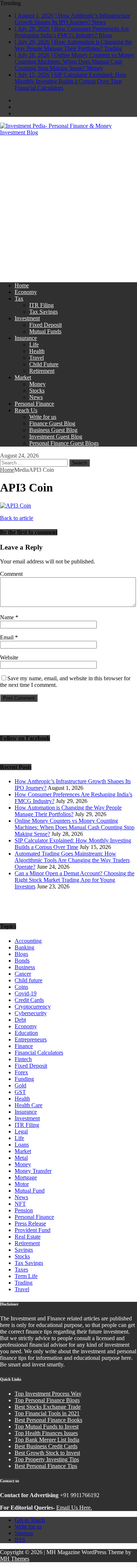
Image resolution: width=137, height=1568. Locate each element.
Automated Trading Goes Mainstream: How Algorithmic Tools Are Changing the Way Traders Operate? (72, 860)
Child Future (43, 364)
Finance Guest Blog (52, 423)
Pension (24, 1210)
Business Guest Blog (53, 430)
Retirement (41, 371)
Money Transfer (33, 1171)
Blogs (21, 954)
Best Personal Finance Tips (46, 1466)
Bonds (22, 960)
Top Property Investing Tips (47, 1459)
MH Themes (14, 1559)
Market (23, 377)
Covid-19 (26, 993)
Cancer (23, 974)
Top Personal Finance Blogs (47, 1400)
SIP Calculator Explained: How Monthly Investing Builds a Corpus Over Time (73, 843)
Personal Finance (34, 404)
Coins (21, 987)
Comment (11, 574)
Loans (22, 1144)
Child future (28, 980)
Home (22, 285)
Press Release (30, 1223)
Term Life (26, 1276)
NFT (20, 1204)
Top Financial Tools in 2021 (47, 1413)
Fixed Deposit (45, 325)
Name (7, 617)
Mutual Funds (45, 331)
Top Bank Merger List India (47, 1440)
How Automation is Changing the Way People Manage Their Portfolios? (68, 810)
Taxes (21, 1269)
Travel (36, 358)
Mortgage (26, 1177)
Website (9, 657)
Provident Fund (32, 1230)
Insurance (26, 338)
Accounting (28, 941)
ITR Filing (41, 305)
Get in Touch (30, 1520)
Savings (24, 1250)
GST (20, 1092)
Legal (21, 1131)
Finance (24, 1046)
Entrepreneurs (31, 1039)
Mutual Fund (30, 1191)
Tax (19, 298)
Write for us (42, 417)
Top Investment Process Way (48, 1394)
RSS (20, 1540)
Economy (26, 292)
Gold (20, 1085)
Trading (24, 1283)
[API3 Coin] (15, 505)
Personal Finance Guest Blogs (64, 443)
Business (25, 967)
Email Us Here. (74, 1507)
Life (34, 344)
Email (7, 637)
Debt (20, 1020)
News (36, 397)
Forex (21, 1072)
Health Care (28, 1105)
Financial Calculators (39, 1052)
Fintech (23, 1059)
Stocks (37, 390)
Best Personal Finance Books (48, 1420)
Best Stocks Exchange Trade (48, 1407)
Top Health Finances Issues (46, 1433)
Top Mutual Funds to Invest (47, 1426)
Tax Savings (43, 312)
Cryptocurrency (33, 1006)
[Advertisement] (68, 207)
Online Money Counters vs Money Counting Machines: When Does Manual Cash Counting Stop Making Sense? (74, 827)
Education (26, 1033)
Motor (22, 1184)
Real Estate (28, 1237)
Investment (27, 318)
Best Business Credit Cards (46, 1446)
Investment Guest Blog (55, 436)
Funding (24, 1079)
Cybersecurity (31, 1013)
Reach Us (26, 410)
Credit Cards (29, 1000)
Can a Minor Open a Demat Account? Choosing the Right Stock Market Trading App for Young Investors (74, 880)
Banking (24, 947)
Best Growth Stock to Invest (47, 1453)
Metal (21, 1158)
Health (37, 351)
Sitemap (24, 1533)
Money (37, 384)
